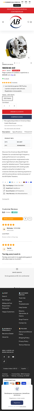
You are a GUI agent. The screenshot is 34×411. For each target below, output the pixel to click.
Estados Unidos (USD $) (10, 368)
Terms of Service (24, 345)
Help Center (23, 307)
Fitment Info (28, 132)
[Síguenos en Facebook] (4, 357)
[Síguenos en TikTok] (4, 361)
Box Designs (6, 300)
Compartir (5, 199)
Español (23, 368)
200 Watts (7, 98)
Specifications (17, 132)
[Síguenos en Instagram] (9, 357)
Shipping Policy (24, 338)
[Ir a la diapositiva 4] (19, 287)
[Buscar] (28, 22)
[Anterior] (3, 63)
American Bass (7, 64)
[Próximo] (31, 63)
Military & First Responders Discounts (7, 305)
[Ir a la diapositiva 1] (14, 287)
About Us (5, 337)
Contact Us (22, 323)
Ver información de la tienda (12, 128)
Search (4, 296)
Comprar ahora (17, 117)
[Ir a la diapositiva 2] (16, 287)
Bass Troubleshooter (24, 303)
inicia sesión (17, 91)
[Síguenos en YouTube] (13, 357)
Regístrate (8, 91)
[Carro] (31, 22)
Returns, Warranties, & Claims (23, 313)
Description (6, 132)
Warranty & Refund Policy (25, 333)
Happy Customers (8, 312)
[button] (6, 82)
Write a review (8, 219)
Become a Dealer (8, 333)
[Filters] (25, 218)
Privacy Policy (23, 341)
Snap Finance (23, 319)
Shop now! (17, 5)
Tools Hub (22, 298)
